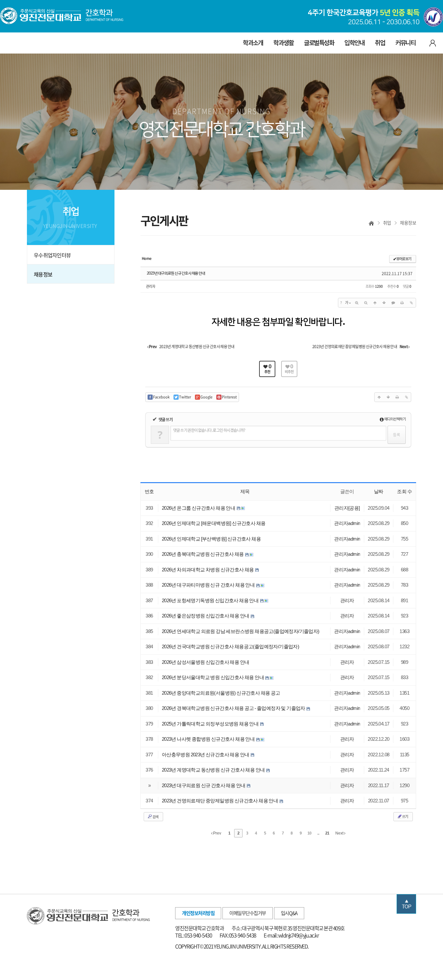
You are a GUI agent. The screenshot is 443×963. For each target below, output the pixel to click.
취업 (380, 43)
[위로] (374, 302)
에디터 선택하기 (395, 419)
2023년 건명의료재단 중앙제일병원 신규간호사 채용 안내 (220, 800)
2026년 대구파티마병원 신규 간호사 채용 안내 (209, 585)
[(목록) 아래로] (384, 302)
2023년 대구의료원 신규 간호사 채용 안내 (176, 273)
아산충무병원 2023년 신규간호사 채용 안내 (206, 754)
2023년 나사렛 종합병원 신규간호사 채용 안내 (209, 739)
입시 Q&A (289, 913)
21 (327, 833)
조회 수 (404, 491)
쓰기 (405, 816)
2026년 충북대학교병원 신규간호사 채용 (203, 554)
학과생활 (283, 43)
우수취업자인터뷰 (52, 255)
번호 (149, 491)
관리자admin (347, 523)
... (318, 833)
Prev (216, 833)
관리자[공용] (347, 508)
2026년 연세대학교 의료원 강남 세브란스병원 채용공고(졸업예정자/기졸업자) (240, 631)
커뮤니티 (405, 43)
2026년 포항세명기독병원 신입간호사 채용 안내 (210, 600)
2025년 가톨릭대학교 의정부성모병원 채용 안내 (210, 723)
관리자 (150, 286)
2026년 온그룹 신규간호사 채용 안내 (199, 508)
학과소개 (253, 43)
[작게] (365, 302)
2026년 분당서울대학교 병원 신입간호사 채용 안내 (213, 677)
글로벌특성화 (319, 43)
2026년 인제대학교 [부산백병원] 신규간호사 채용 (211, 539)
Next (339, 833)
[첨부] (411, 302)
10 (309, 833)
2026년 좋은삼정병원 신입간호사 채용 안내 (206, 615)
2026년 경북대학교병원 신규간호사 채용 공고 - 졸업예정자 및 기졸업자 (234, 708)
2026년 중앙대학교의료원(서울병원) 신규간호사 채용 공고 (221, 693)
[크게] (356, 302)
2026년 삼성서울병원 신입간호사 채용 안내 (205, 662)
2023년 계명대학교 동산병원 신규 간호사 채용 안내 (214, 770)
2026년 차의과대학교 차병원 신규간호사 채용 (208, 569)
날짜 (378, 491)
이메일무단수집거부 (247, 913)
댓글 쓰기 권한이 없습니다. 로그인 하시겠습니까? (209, 430)
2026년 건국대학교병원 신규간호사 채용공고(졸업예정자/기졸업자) (230, 646)
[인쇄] (402, 302)
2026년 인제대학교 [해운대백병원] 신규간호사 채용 (214, 523)
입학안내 (354, 43)
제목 (245, 491)
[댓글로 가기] (393, 302)
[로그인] (432, 42)
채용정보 (43, 274)
